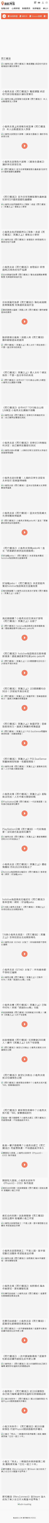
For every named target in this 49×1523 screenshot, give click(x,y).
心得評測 (16, 8)
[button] (46, 2)
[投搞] (35, 2)
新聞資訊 (26, 8)
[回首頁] (8, 4)
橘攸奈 (25, 16)
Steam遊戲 (37, 16)
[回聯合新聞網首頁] (2, 4)
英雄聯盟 (14, 16)
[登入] (43, 2)
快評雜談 (37, 8)
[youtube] (39, 2)
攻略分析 (5, 8)
